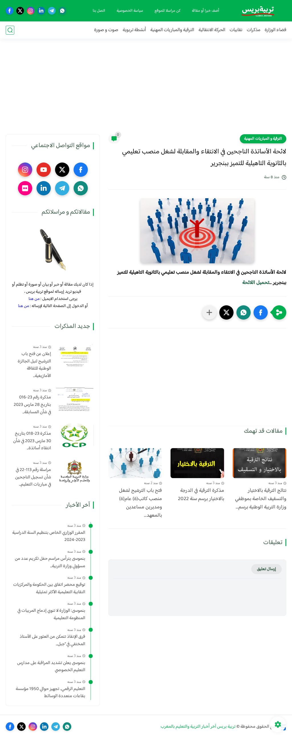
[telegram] (52, 11)
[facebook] (9, 11)
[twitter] (20, 11)
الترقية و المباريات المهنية (263, 138)
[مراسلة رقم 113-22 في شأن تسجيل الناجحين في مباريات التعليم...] (74, 471)
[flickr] (25, 188)
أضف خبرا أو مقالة (205, 10)
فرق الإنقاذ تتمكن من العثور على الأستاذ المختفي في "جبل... (52, 640)
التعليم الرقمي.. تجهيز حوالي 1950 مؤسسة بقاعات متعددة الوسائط (50, 692)
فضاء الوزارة (275, 30)
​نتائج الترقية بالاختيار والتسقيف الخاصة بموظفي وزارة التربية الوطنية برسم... (260, 499)
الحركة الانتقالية (211, 30)
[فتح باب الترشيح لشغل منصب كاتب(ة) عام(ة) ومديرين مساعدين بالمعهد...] (135, 463)
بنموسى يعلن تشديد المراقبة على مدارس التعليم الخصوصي (51, 666)
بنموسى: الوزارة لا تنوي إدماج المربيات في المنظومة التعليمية (51, 614)
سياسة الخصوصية (130, 10)
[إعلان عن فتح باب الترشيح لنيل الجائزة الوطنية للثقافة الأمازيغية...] (74, 355)
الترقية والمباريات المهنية (172, 30)
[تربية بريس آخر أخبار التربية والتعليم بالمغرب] (258, 10)
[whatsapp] (62, 11)
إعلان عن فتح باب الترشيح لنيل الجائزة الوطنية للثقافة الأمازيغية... (34, 365)
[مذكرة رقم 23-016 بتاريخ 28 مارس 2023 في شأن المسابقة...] (74, 399)
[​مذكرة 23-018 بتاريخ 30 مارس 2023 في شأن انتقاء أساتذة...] (74, 435)
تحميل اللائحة (255, 282)
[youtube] (43, 170)
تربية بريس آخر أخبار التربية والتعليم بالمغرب (198, 727)
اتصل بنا (99, 10)
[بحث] (10, 30)
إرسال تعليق (266, 569)
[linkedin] (41, 11)
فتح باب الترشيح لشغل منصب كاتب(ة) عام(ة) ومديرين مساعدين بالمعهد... (140, 503)
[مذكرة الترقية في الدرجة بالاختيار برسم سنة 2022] (197, 463)
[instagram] (31, 11)
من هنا (34, 298)
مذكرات (253, 30)
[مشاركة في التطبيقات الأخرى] (209, 312)
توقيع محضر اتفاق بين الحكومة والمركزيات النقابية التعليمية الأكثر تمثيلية (49, 588)
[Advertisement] (146, 90)
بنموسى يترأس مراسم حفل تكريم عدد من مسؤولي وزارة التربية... (50, 562)
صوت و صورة (106, 30)
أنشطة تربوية (134, 30)
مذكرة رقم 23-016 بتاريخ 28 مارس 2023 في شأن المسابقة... (32, 405)
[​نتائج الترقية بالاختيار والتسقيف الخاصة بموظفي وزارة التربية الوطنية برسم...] (259, 463)
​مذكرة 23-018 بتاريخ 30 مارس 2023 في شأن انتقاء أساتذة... (32, 441)
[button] (261, 312)
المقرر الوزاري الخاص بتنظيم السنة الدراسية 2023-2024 (48, 536)
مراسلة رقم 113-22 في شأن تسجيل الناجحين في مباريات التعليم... (33, 477)
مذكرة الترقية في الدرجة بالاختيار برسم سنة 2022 (201, 495)
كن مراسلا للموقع (168, 10)
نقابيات (236, 30)
